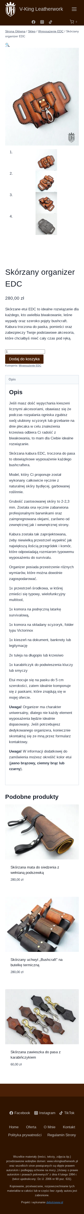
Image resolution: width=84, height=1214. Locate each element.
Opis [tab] (12, 379)
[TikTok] (50, 22)
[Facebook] (33, 22)
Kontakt (69, 1127)
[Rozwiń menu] (74, 9)
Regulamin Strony (61, 1135)
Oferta (31, 1127)
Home (14, 1127)
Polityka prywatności (25, 1135)
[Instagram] (42, 22)
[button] (7, 45)
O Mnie (49, 1127)
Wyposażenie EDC (30, 365)
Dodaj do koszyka (24, 359)
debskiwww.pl (54, 1202)
